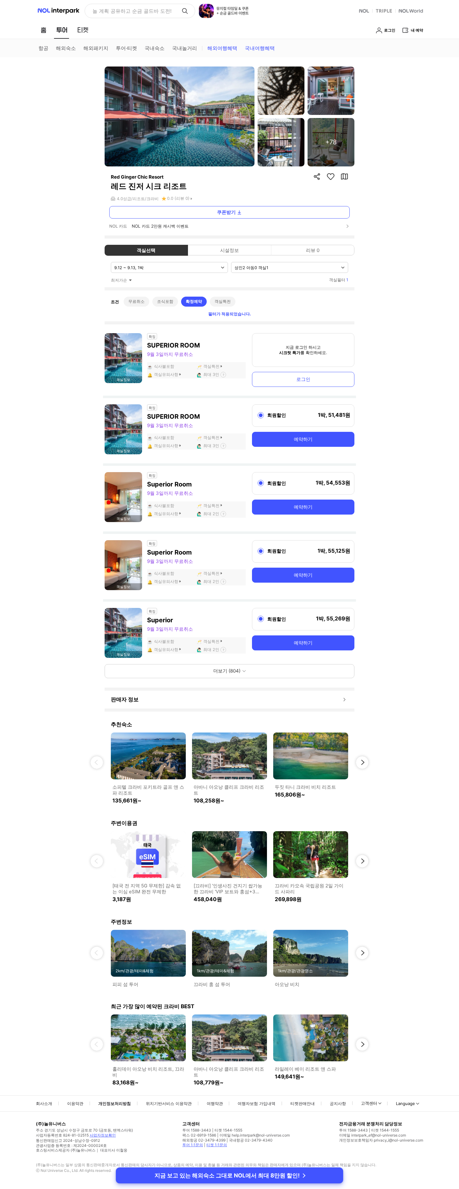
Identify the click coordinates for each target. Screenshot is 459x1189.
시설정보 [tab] (229, 250)
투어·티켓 (126, 48)
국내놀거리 (184, 48)
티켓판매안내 (302, 1103)
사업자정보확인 (103, 1135)
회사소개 (44, 1103)
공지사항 (338, 1103)
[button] (97, 762)
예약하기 (303, 439)
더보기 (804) (226, 671)
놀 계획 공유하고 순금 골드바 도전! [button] (131, 11)
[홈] (43, 30)
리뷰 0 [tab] (312, 250)
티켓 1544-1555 (228, 1130)
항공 (43, 48)
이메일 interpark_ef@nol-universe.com (372, 1135)
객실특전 (223, 301)
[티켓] (82, 30)
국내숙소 (155, 48)
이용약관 (75, 1103)
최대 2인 (211, 513)
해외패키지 (95, 48)
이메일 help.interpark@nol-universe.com (255, 1135)
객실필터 (338, 279)
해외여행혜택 (222, 48)
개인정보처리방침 (114, 1103)
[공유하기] (317, 176)
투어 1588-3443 (196, 1130)
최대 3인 (211, 374)
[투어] (62, 30)
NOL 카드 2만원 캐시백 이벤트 (160, 226)
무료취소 (136, 301)
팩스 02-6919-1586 (199, 1135)
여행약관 (215, 1103)
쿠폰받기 (226, 212)
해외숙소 (66, 48)
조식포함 (165, 301)
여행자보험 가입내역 (256, 1103)
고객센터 (369, 1103)
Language (405, 1103)
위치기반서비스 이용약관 (169, 1103)
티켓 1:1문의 (216, 1144)
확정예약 (194, 301)
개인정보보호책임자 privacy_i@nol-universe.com (381, 1140)
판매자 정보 (125, 699)
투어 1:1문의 (192, 1144)
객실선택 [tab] (146, 250)
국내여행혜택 (260, 48)
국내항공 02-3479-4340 (251, 1140)
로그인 (303, 379)
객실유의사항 (166, 374)
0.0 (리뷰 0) (178, 198)
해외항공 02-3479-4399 (203, 1140)
